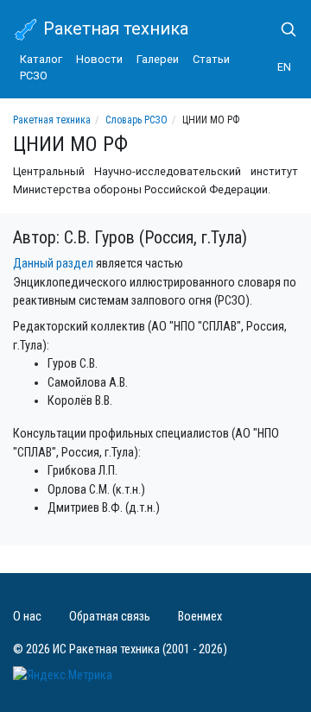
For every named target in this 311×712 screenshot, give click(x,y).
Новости (99, 59)
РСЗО (34, 75)
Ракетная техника (113, 28)
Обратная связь (109, 616)
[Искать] (281, 29)
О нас (27, 616)
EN (284, 66)
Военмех (200, 616)
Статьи (211, 59)
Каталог (41, 59)
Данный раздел (53, 263)
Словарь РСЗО (136, 120)
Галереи (157, 59)
